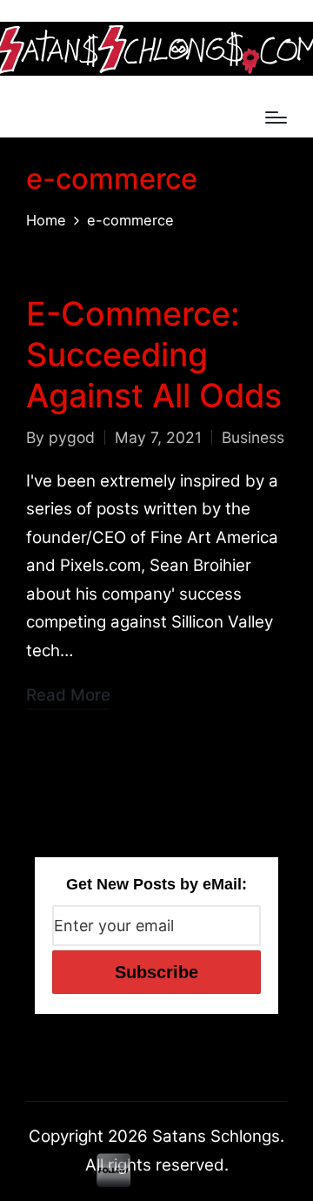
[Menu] (276, 117)
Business (253, 437)
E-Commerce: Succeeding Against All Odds (154, 354)
